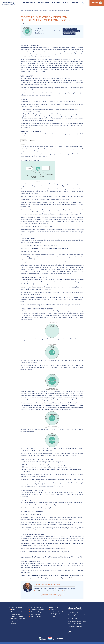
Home (13, 609)
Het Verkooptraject (16, 612)
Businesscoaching (36, 612)
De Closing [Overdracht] (18, 618)
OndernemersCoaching (37, 609)
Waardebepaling (15, 614)
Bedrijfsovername (29, 3)
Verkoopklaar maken (17, 616)
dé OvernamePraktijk (26, 10)
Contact (75, 3)
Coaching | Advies (43, 3)
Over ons (66, 3)
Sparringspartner (35, 614)
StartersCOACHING (36, 616)
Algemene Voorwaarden (18, 621)
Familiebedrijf (56, 3)
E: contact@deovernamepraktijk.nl (77, 615)
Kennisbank (35, 10)
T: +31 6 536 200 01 (74, 612)
